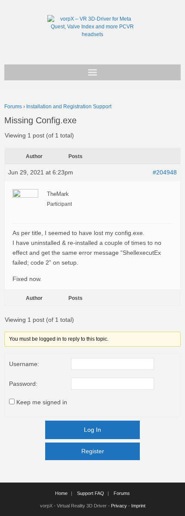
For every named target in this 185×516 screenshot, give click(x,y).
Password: (23, 383)
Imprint (138, 505)
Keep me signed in (41, 402)
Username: (24, 363)
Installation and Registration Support (68, 107)
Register (92, 451)
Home (61, 493)
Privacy (119, 505)
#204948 (165, 172)
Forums (13, 107)
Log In (92, 429)
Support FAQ (90, 493)
